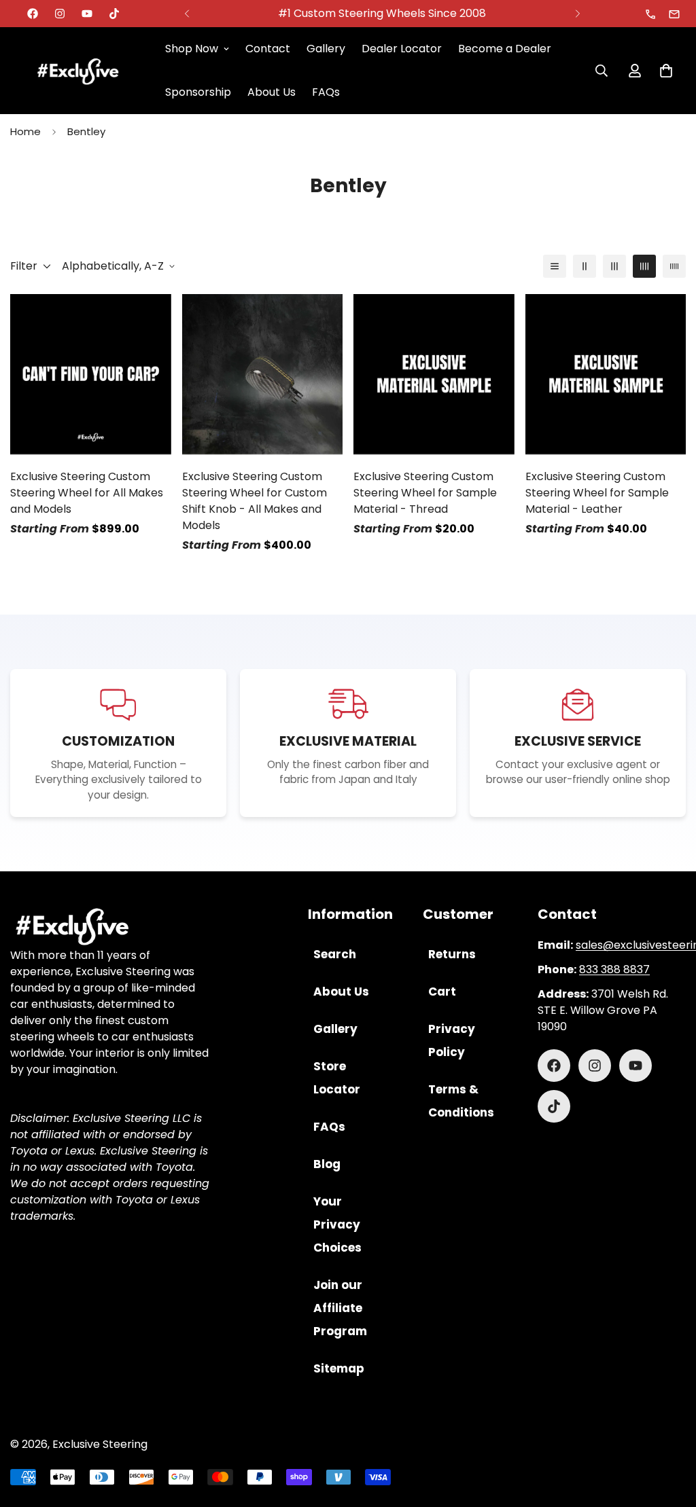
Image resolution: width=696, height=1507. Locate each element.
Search (334, 954)
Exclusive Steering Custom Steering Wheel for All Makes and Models (86, 493)
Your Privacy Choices (337, 1224)
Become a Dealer (504, 48)
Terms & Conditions (461, 1101)
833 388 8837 (651, 14)
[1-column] (554, 266)
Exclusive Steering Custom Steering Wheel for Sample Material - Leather (597, 493)
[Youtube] (87, 13)
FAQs (326, 92)
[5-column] (674, 266)
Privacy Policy (451, 1040)
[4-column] (644, 266)
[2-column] (584, 266)
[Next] (577, 13)
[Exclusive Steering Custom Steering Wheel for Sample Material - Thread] (434, 374)
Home (25, 131)
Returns (452, 954)
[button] (666, 70)
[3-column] (614, 266)
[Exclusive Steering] (78, 70)
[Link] (111, 926)
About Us (271, 92)
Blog (327, 1164)
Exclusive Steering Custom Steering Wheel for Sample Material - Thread (425, 493)
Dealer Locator (402, 48)
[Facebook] (32, 13)
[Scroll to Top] (669, 1433)
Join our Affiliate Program (340, 1308)
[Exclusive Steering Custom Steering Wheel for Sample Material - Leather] (605, 374)
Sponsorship (198, 92)
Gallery (326, 48)
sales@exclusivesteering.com (675, 14)
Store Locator (336, 1077)
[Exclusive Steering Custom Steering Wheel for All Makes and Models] (90, 374)
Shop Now (191, 48)
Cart (442, 991)
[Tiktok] (114, 13)
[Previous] (186, 13)
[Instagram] (59, 13)
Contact (267, 48)
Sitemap (338, 1368)
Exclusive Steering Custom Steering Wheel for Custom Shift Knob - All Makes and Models (254, 501)
